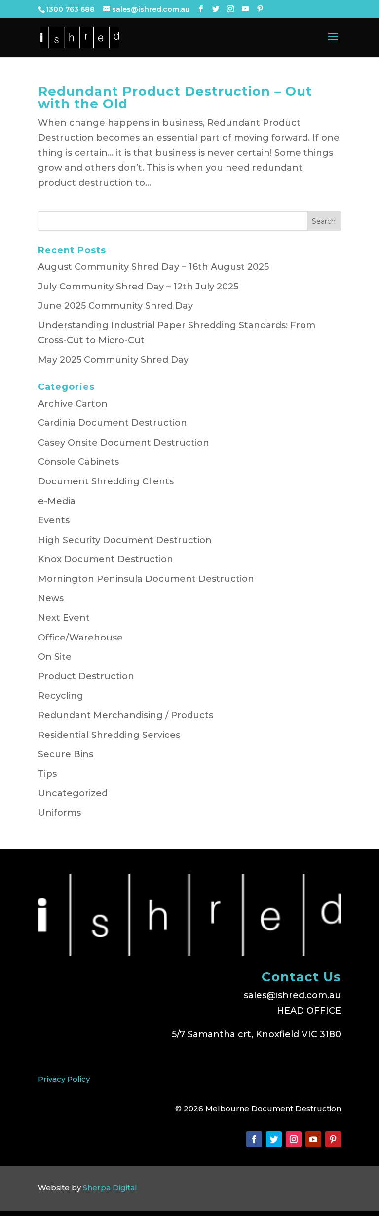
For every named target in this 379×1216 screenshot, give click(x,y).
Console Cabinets (78, 461)
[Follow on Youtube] (313, 1139)
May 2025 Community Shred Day (113, 359)
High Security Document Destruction (125, 540)
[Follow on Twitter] (274, 1139)
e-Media (57, 501)
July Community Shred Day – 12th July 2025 (138, 286)
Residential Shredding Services (109, 735)
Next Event (64, 617)
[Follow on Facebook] (254, 1139)
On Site (55, 656)
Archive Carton (73, 403)
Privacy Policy (64, 1079)
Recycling (60, 695)
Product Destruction (86, 676)
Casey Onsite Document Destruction (123, 442)
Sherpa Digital (110, 1187)
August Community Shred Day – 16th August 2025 (153, 266)
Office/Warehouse (80, 637)
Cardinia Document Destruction (112, 422)
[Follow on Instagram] (294, 1139)
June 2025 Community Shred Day (115, 305)
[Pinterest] (260, 9)
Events (54, 520)
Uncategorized (73, 793)
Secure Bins (65, 754)
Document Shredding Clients (106, 481)
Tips (47, 773)
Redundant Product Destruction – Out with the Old (175, 97)
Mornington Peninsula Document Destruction (146, 579)
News (51, 598)
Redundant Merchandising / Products (125, 715)
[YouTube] (245, 9)
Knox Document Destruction (105, 559)
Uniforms (59, 812)
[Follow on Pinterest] (333, 1139)
